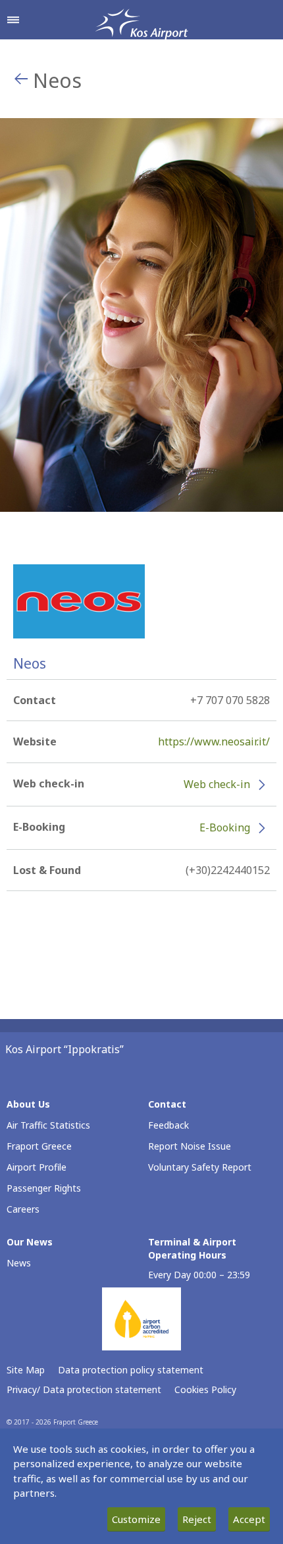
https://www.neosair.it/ (214, 741)
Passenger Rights (44, 1188)
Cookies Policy (205, 1389)
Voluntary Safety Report (199, 1167)
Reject (196, 1519)
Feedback (168, 1125)
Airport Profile (36, 1167)
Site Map (26, 1370)
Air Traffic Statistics (48, 1125)
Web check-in (217, 784)
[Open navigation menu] (13, 19)
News (19, 1263)
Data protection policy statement (130, 1370)
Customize (136, 1519)
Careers (23, 1209)
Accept (249, 1519)
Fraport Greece (39, 1146)
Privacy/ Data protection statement (84, 1389)
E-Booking (224, 827)
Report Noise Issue (189, 1146)
